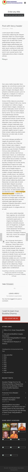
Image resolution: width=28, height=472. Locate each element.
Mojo (11, 28)
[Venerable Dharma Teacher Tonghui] (6, 434)
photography (9, 284)
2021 (5, 361)
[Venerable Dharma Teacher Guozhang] (14, 450)
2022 (5, 359)
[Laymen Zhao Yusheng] (14, 426)
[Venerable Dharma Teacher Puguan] (6, 442)
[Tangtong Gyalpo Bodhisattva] (6, 458)
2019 (5, 364)
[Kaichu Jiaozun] (14, 442)
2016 (5, 370)
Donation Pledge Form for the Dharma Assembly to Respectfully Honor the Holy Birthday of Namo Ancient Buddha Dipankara (12, 385)
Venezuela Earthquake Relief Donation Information (11, 398)
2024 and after (8, 355)
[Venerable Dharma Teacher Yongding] (22, 434)
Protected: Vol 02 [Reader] (10, 393)
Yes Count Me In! (11, 318)
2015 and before (9, 372)
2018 (5, 366)
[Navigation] (25, 3)
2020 (5, 363)
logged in (13, 299)
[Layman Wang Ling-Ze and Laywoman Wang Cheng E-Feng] (6, 426)
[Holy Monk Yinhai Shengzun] (14, 458)
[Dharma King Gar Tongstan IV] (22, 442)
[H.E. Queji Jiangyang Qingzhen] (22, 450)
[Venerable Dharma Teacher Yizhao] (6, 450)
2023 (5, 357)
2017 (5, 368)
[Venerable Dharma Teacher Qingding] (14, 434)
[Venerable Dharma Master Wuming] (22, 426)
